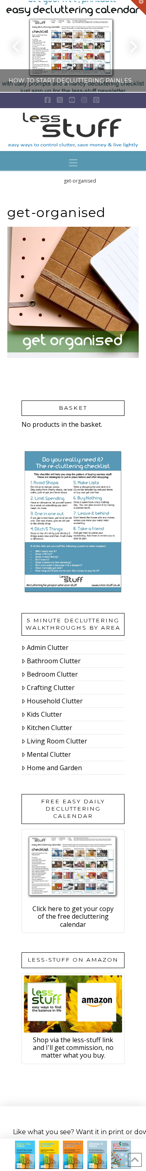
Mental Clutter (49, 754)
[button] (73, 163)
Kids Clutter (44, 714)
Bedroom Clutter (52, 674)
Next (129, 46)
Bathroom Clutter (54, 660)
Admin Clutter (48, 647)
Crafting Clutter (51, 687)
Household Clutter (55, 700)
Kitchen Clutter (49, 727)
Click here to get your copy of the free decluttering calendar (73, 916)
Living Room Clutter (57, 741)
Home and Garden (54, 767)
